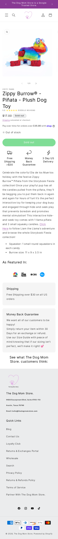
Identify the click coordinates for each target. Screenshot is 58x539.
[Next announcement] (52, 4)
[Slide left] (22, 83)
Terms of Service (16, 487)
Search (10, 465)
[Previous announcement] (5, 4)
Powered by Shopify (43, 534)
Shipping (6, 120)
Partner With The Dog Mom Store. (25, 494)
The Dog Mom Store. (23, 534)
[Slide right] (36, 83)
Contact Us (12, 436)
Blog (8, 429)
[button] (6, 15)
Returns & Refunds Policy (20, 480)
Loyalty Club (13, 443)
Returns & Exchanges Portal (22, 451)
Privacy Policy (14, 473)
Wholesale (12, 458)
